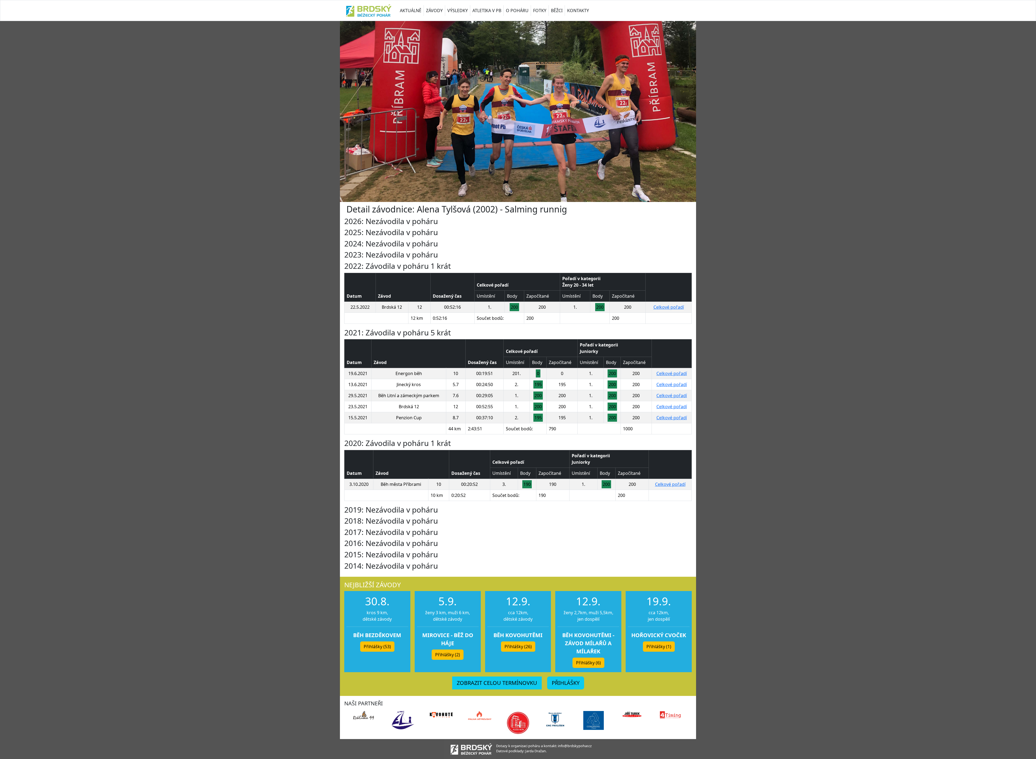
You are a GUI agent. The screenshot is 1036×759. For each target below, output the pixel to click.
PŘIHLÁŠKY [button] (566, 682)
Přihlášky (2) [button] (447, 655)
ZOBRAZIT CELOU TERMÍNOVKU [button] (497, 682)
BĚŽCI (557, 10)
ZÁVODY (434, 10)
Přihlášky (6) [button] (588, 663)
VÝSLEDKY (457, 10)
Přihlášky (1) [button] (658, 647)
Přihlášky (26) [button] (518, 647)
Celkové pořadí (668, 307)
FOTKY (539, 10)
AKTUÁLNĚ (410, 10)
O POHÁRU (517, 10)
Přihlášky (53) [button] (377, 647)
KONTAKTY (578, 10)
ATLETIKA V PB (486, 10)
